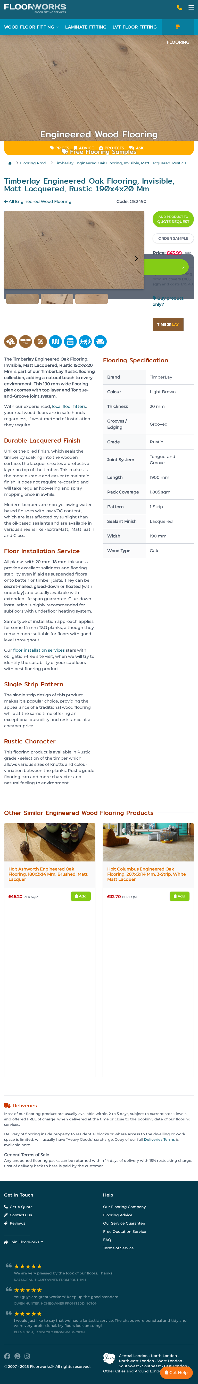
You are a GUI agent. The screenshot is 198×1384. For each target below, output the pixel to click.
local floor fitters (69, 406)
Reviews (17, 1223)
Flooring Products (34, 163)
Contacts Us (20, 1215)
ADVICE (86, 148)
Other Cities (114, 1371)
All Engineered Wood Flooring (39, 201)
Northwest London (136, 1361)
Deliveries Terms (159, 1139)
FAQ (107, 1239)
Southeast (151, 1366)
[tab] (22, 299)
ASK (139, 148)
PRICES (61, 148)
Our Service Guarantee (124, 1223)
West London (169, 1361)
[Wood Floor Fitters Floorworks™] (37, 8)
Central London (133, 1355)
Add (82, 896)
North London (164, 1355)
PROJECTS (113, 148)
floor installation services (39, 650)
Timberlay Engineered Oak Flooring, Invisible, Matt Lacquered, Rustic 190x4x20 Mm (122, 163)
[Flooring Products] (178, 27)
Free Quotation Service (124, 1231)
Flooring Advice (118, 1215)
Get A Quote (21, 1207)
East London (175, 1366)
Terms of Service (118, 1248)
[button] (191, 7)
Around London (149, 1371)
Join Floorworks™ (26, 1242)
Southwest (129, 1366)
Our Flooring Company (124, 1207)
